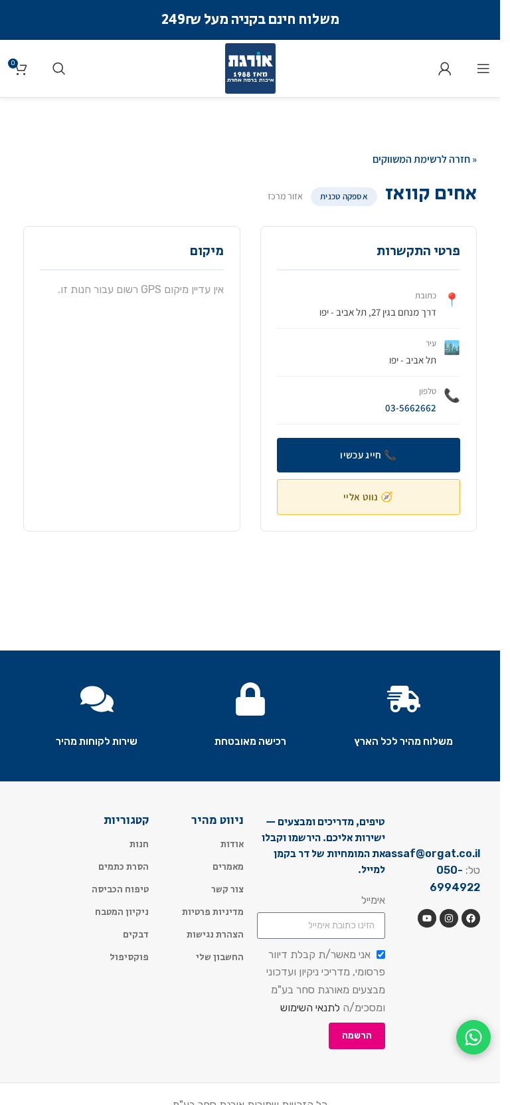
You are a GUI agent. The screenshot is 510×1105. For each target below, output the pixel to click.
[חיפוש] (59, 68)
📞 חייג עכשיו (368, 455)
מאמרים (228, 867)
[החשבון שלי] (445, 68)
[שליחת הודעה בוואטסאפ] (473, 1037)
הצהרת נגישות (215, 935)
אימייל (373, 900)
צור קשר (227, 889)
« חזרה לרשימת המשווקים (425, 159)
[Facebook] (471, 918)
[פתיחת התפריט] (483, 68)
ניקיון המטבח (122, 912)
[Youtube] (427, 918)
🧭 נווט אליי (368, 496)
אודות (232, 844)
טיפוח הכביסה (120, 889)
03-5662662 (410, 407)
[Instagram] (449, 918)
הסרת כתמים (123, 867)
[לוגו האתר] (250, 67)
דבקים (136, 935)
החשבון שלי (220, 957)
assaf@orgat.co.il (432, 853)
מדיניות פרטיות (213, 912)
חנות (139, 844)
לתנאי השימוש (310, 1007)
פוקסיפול (129, 957)
